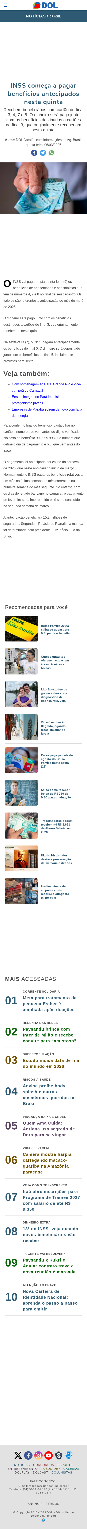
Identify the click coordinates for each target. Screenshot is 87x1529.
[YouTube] (48, 1458)
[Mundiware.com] (43, 1520)
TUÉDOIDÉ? (50, 1468)
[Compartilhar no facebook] (34, 155)
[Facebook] (28, 1458)
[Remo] (58, 1458)
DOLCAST (40, 1472)
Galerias (71, 1468)
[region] (43, 52)
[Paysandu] (69, 1458)
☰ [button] (5, 5)
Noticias (22, 1465)
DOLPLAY (22, 1472)
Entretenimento (23, 1468)
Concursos (43, 1465)
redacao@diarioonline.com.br (49, 1485)
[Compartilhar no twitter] (43, 155)
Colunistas (62, 1472)
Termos (52, 1503)
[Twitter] (18, 1458)
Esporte (65, 1465)
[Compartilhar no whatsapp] (51, 155)
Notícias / (38, 16)
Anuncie (35, 1503)
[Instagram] (38, 1458)
